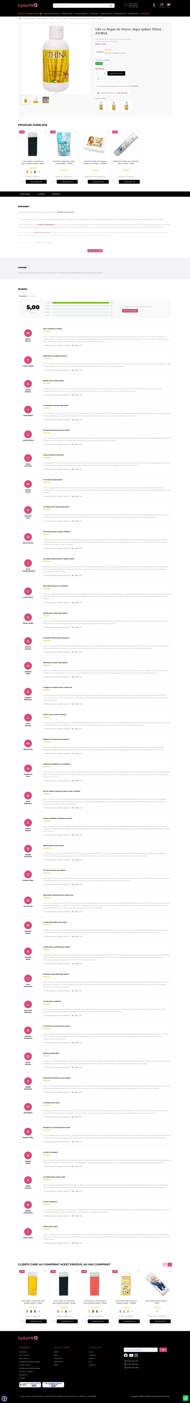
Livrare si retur (24, 1365)
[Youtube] (131, 1355)
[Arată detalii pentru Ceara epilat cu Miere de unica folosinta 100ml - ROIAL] (31, 172)
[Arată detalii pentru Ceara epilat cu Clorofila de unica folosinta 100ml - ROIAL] (35, 172)
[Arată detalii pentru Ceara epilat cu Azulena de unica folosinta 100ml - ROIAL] (33, 144)
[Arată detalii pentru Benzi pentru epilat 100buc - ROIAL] (157, 1283)
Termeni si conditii (26, 1372)
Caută (111, 5)
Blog (56, 1355)
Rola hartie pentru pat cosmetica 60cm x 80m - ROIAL (126, 162)
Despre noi (23, 1375)
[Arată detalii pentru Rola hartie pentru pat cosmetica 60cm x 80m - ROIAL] (126, 144)
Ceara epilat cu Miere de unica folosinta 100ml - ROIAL (33, 1302)
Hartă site (23, 1352)
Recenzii (56, 194)
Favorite (103, 79)
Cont (91, 1352)
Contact (22, 1378)
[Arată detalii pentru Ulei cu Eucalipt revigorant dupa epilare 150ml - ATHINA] (113, 111)
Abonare (163, 1350)
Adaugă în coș (116, 73)
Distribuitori (58, 1362)
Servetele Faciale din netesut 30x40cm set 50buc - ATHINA (95, 162)
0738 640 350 (133, 7)
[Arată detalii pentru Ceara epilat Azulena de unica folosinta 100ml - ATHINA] (120, 1312)
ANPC (56, 1365)
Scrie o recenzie (130, 311)
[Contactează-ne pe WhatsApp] (185, 1398)
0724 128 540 (133, 5)
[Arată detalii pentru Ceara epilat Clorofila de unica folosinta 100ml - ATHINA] (128, 1312)
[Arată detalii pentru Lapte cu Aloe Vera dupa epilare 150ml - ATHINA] (126, 111)
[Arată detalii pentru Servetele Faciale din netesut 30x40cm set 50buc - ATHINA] (95, 144)
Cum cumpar (24, 1355)
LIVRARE (41, 194)
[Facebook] (126, 1355)
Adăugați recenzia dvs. (119, 53)
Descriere (25, 194)
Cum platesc (24, 1358)
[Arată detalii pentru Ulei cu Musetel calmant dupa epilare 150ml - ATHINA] (101, 111)
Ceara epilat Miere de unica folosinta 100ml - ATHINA (126, 1302)
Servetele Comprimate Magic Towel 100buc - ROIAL (64, 162)
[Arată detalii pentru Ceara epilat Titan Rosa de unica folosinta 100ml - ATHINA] (124, 1312)
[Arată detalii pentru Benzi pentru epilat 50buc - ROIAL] (157, 1312)
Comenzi (92, 1355)
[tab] (25, 194)
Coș (90, 1362)
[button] (170, 1265)
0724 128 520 (133, 3)
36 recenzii (108, 53)
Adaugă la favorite (46, 131)
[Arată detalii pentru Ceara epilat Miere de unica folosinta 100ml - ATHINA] (126, 1283)
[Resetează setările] (4, 1398)
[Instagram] (136, 1355)
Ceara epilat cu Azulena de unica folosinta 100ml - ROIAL (33, 162)
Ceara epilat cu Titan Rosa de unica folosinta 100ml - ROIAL (95, 1302)
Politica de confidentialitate (29, 1368)
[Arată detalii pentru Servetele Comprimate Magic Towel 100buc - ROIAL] (64, 144)
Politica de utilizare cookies (29, 1362)
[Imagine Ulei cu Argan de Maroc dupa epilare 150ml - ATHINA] (55, 91)
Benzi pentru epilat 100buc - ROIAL (157, 1302)
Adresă (91, 1358)
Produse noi (58, 1358)
